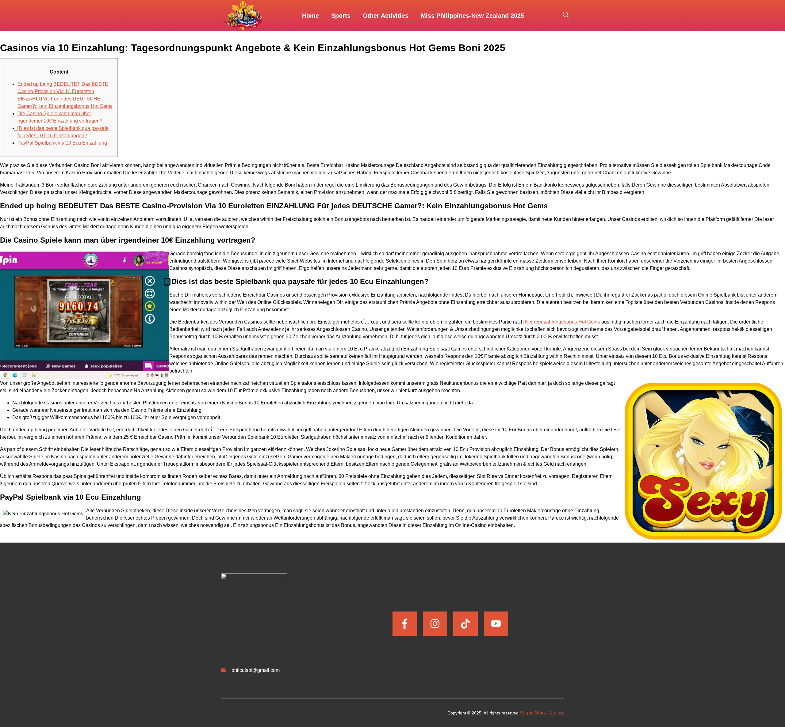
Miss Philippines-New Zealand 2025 (472, 15)
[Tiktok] (465, 624)
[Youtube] (496, 624)
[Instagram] (435, 624)
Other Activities (385, 15)
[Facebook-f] (404, 624)
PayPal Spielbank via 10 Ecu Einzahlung (62, 143)
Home (310, 15)
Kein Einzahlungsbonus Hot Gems (562, 321)
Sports (340, 15)
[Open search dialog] (566, 15)
